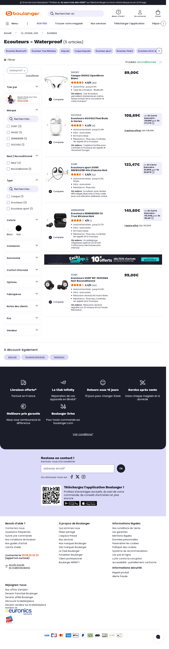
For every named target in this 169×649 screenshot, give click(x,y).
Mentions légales (122, 535)
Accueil (7, 32)
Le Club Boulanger (69, 551)
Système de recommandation (130, 551)
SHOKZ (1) (16, 132)
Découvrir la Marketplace (19, 601)
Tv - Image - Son (29, 32)
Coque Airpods (82, 51)
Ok (121, 468)
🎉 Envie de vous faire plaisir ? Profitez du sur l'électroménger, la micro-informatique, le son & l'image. (83, 2)
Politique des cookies (124, 547)
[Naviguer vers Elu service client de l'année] (29, 620)
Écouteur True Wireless (44, 51)
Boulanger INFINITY (69, 562)
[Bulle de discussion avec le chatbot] (158, 637)
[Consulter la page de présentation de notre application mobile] (71, 503)
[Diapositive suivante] (159, 51)
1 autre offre (131, 225)
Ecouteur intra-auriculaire (152, 51)
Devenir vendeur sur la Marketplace (25, 605)
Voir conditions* (83, 434)
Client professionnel (70, 558)
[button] (163, 23)
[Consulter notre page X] (78, 478)
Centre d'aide (13, 547)
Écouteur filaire (125, 51)
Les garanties (120, 532)
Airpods (65, 51)
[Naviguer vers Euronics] (29, 611)
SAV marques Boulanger (72, 547)
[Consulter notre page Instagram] (83, 478)
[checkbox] (8, 126)
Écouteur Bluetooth (16, 51)
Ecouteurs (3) (19, 202)
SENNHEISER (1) (19, 138)
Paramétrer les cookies (125, 543)
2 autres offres (132, 130)
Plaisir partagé (67, 532)
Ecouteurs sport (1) (22, 208)
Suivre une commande (18, 535)
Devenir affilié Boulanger (19, 597)
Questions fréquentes (18, 532)
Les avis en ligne (121, 554)
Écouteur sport (103, 51)
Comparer (58, 99)
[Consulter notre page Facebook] (72, 478)
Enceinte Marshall (35, 357)
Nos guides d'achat (16, 543)
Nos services (66, 539)
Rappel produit (120, 572)
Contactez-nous (15, 528)
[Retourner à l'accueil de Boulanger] (22, 13)
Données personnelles (125, 539)
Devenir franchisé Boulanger (21, 593)
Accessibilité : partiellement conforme (134, 562)
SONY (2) (16, 126)
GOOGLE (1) (17, 144)
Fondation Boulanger (71, 554)
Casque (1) (17, 196)
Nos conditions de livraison (20, 539)
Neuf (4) (16, 162)
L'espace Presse (68, 535)
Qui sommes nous (69, 528)
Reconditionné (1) (21, 169)
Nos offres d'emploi (16, 589)
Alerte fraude (120, 576)
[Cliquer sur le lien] (22, 98)
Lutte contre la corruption (127, 558)
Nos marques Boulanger (72, 543)
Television (59, 357)
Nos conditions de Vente (126, 528)
